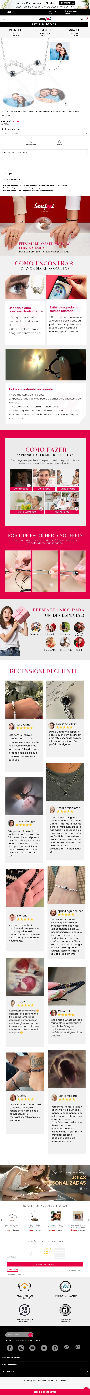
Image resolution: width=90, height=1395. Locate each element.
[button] (4, 19)
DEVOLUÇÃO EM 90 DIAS (36, 190)
